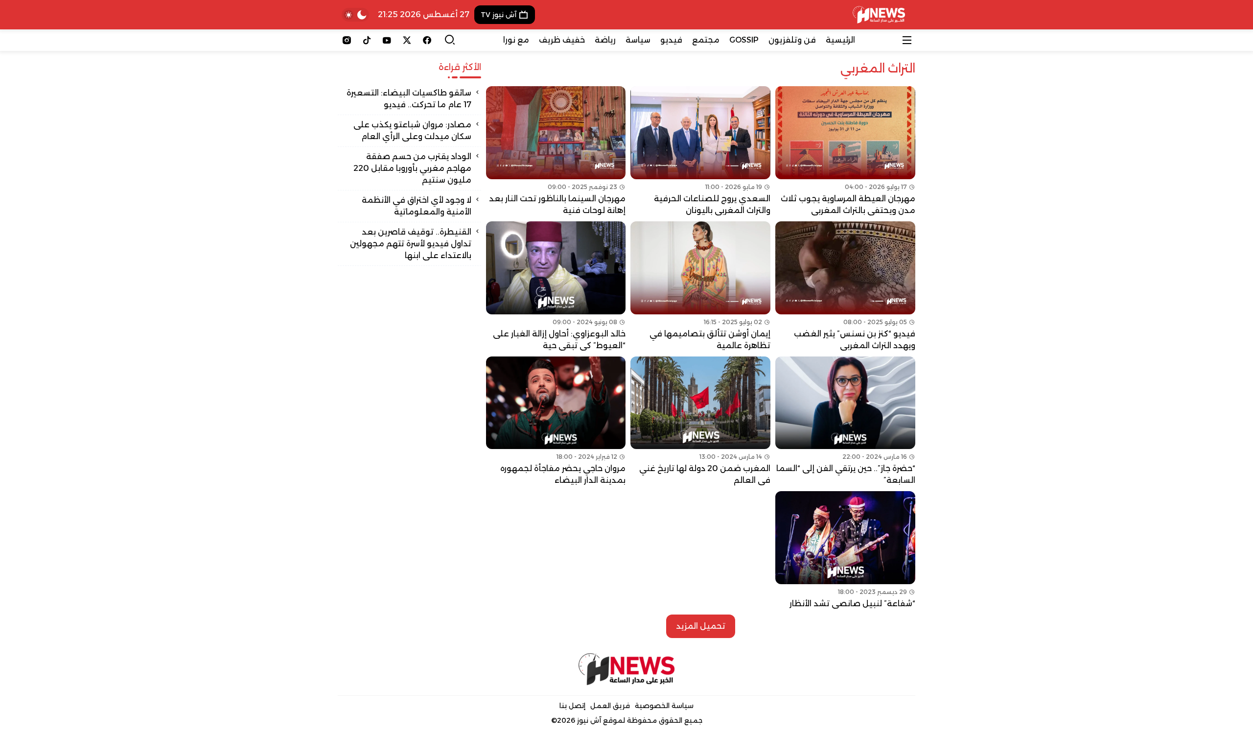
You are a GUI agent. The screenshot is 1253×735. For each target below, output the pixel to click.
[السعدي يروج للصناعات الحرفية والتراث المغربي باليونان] (700, 151)
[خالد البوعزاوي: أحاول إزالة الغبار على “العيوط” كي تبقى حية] (556, 286)
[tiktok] (367, 40)
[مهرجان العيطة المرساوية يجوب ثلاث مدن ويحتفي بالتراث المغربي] (845, 151)
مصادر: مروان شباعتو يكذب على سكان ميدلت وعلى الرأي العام (412, 130)
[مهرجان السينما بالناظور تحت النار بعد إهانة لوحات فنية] (556, 151)
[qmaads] (626, 669)
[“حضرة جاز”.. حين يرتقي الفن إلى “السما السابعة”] (845, 421)
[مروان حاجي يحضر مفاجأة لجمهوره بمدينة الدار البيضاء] (556, 421)
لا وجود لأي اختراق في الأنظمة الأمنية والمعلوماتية (416, 205)
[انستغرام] (347, 40)
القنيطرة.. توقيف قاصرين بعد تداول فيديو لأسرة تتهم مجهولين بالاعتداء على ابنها (410, 243)
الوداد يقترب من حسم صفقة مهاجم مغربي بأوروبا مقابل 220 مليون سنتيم (412, 168)
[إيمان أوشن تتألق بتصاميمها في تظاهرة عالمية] (700, 286)
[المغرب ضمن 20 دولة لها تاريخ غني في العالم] (700, 421)
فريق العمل (610, 705)
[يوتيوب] (387, 40)
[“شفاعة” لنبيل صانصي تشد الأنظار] (845, 550)
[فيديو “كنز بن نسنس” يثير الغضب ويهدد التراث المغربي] (845, 286)
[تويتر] (407, 40)
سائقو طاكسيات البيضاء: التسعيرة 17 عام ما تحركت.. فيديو (409, 98)
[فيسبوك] (427, 40)
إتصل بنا (572, 705)
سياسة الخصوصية (664, 705)
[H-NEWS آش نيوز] (878, 14)
